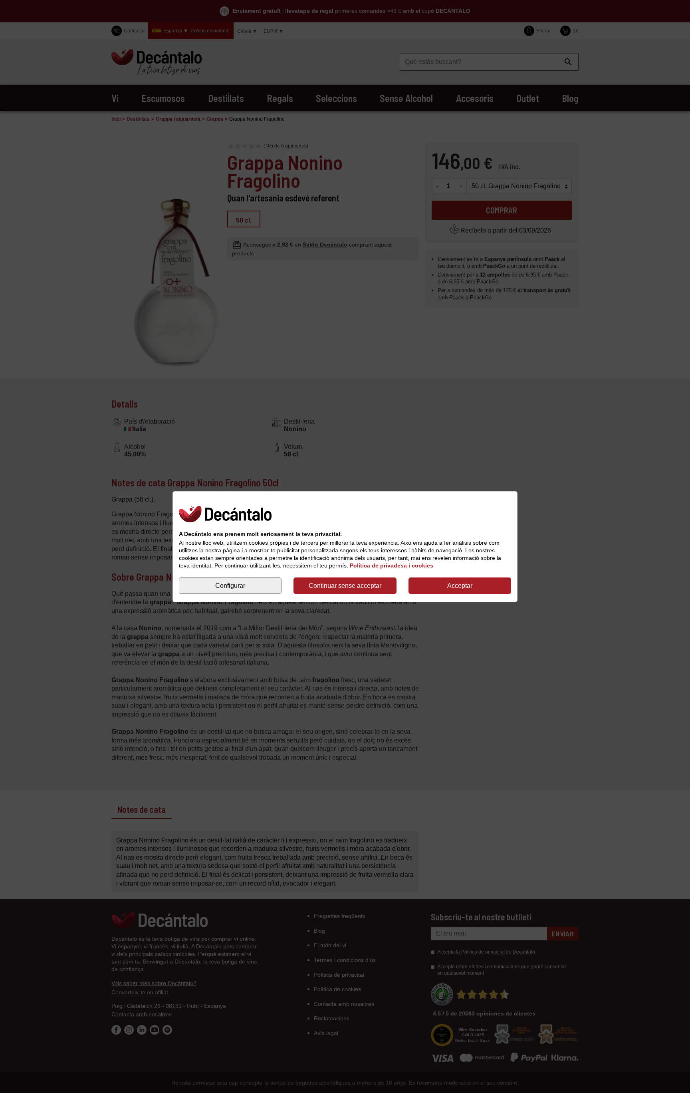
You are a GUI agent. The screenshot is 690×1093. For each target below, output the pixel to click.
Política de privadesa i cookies (391, 565)
